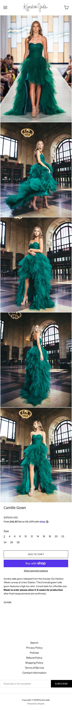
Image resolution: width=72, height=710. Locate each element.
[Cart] (66, 7)
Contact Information (34, 672)
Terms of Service (34, 667)
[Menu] (5, 7)
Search (34, 642)
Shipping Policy (34, 662)
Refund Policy (34, 657)
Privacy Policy (34, 647)
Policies (34, 652)
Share (8, 602)
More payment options (36, 571)
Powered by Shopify (36, 703)
